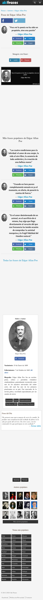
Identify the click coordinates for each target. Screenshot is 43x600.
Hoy (13, 575)
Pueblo (14, 579)
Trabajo (24, 571)
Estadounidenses (25, 400)
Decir (24, 560)
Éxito (14, 536)
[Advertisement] (21, 109)
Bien (13, 544)
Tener (24, 548)
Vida (3, 536)
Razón (4, 579)
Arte (13, 567)
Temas (24, 480)
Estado (24, 575)
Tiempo (24, 544)
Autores (10, 10)
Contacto (29, 597)
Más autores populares (20, 522)
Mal (3, 567)
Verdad (4, 552)
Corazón (15, 563)
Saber (24, 563)
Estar (23, 552)
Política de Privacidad (17, 597)
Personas (15, 560)
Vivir (3, 560)
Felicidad (25, 567)
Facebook (5, 597)
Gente (14, 548)
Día (13, 552)
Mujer (14, 556)
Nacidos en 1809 (11, 404)
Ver (3, 563)
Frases (3, 10)
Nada (3, 540)
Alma (14, 571)
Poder (4, 556)
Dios (3, 548)
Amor (14, 540)
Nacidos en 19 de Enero (26, 404)
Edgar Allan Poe (21, 10)
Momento (25, 579)
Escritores (9, 400)
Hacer (24, 540)
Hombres (5, 544)
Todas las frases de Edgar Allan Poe (20, 260)
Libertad (25, 556)
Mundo (24, 536)
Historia (4, 575)
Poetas (16, 400)
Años (3, 571)
